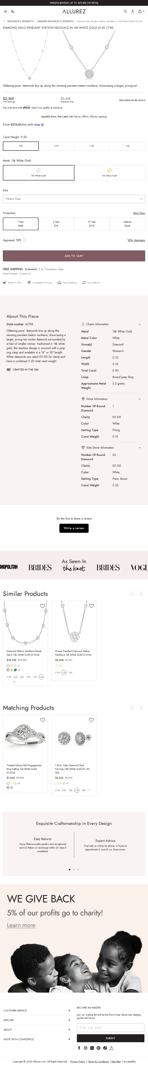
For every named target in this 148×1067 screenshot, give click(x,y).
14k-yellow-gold (15, 665)
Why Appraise (136, 240)
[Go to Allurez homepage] (74, 11)
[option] (21, 146)
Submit (111, 1038)
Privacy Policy (77, 1061)
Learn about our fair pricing (132, 99)
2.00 (83, 790)
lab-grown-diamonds (11, 787)
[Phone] (12, 11)
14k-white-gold (8, 665)
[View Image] (39, 567)
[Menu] (5, 11)
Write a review (74, 528)
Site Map (116, 1061)
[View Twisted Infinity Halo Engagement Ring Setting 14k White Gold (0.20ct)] (25, 737)
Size (5, 190)
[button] (111, 324)
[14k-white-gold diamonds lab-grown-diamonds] (8, 783)
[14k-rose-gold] (11, 665)
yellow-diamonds (11, 670)
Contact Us (25, 273)
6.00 (41, 677)
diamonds (8, 670)
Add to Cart (74, 256)
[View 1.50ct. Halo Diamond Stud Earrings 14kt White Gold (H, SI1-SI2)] (74, 737)
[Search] (125, 11)
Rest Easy (139, 213)
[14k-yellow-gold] (15, 665)
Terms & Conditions (98, 1061)
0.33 (15, 677)
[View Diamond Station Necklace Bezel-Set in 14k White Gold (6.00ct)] (25, 623)
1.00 (34, 677)
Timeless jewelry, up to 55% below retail (74, 3)
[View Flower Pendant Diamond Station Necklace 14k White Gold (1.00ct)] (74, 623)
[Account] (132, 11)
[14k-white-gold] (56, 665)
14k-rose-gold (11, 665)
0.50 (21, 677)
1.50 (70, 672)
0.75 (28, 677)
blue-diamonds (15, 670)
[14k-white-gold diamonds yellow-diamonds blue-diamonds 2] (8, 665)
